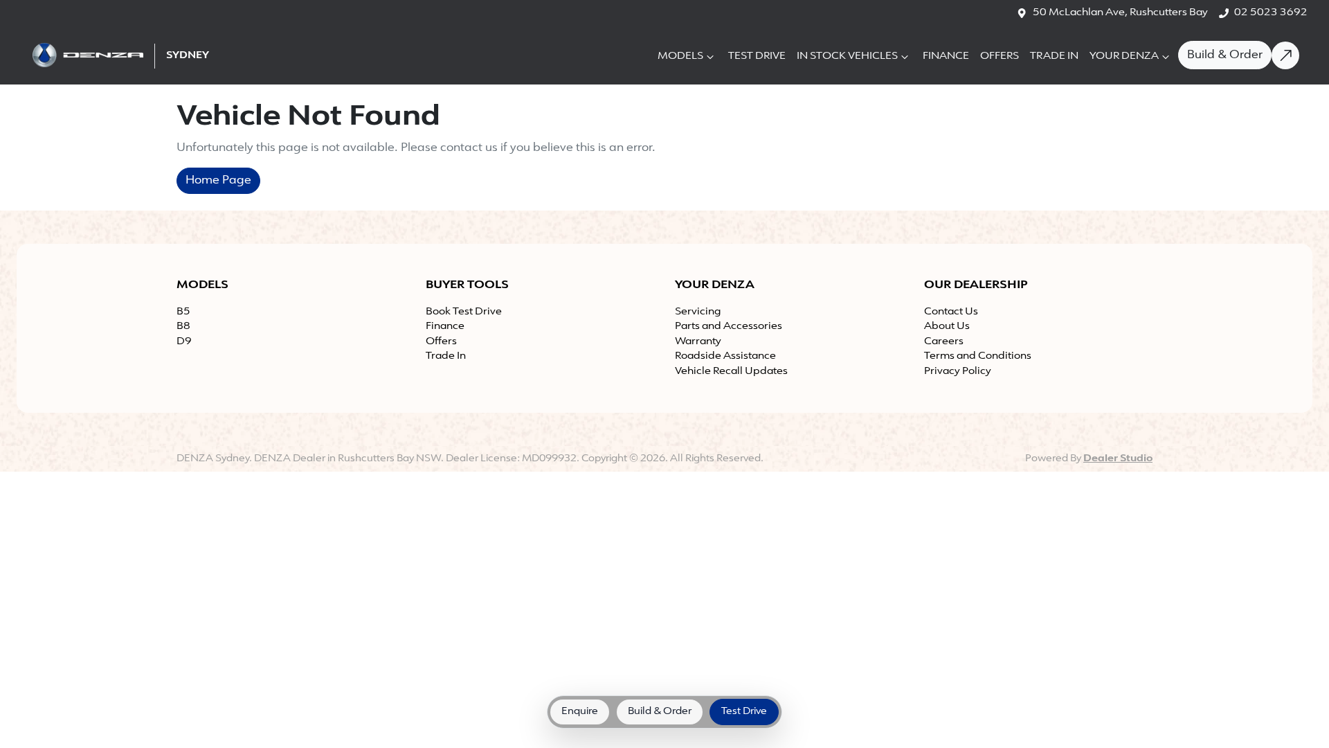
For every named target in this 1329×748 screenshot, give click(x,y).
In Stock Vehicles (847, 56)
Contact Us (951, 312)
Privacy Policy (957, 371)
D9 (184, 342)
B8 (183, 326)
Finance (946, 56)
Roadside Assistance (725, 356)
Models (680, 56)
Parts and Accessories (728, 326)
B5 (183, 312)
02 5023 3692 (1271, 13)
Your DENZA (1124, 56)
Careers (944, 342)
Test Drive (757, 56)
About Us (947, 326)
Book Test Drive (464, 312)
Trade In (1054, 56)
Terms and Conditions (977, 356)
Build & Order (1225, 55)
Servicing (698, 312)
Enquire (579, 711)
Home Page (218, 180)
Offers (999, 56)
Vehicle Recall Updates (731, 371)
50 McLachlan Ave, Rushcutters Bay (1120, 13)
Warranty (698, 342)
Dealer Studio (1117, 459)
